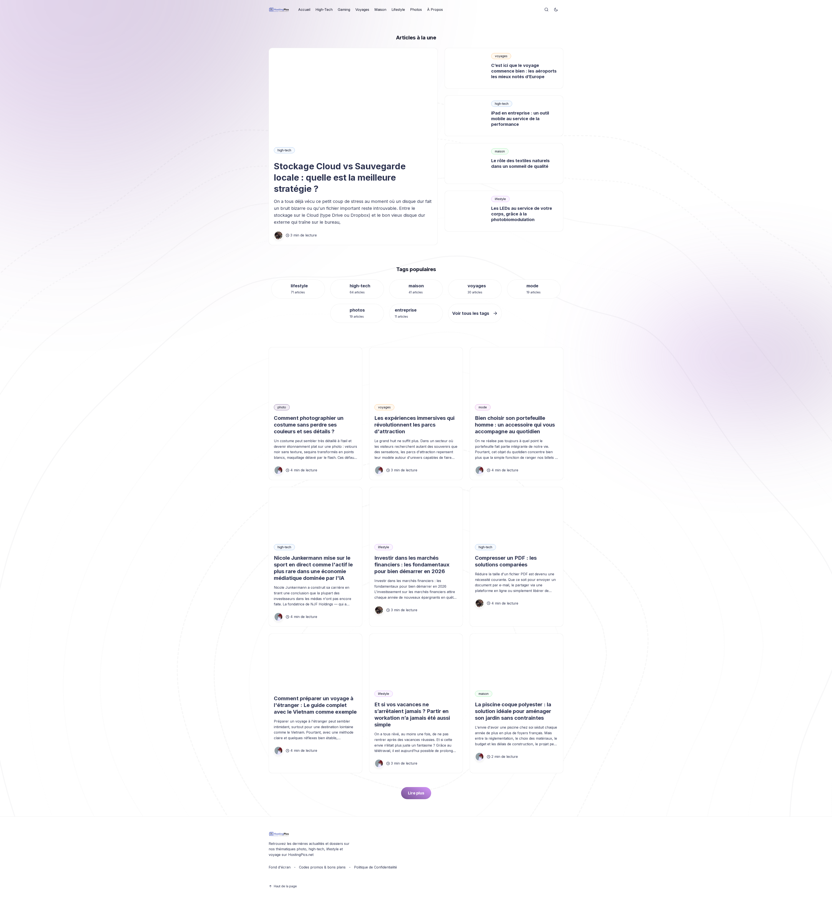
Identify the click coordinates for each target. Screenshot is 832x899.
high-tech (284, 150)
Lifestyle (398, 9)
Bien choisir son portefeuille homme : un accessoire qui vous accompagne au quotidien (515, 425)
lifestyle (500, 199)
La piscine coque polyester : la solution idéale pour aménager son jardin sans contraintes (513, 711)
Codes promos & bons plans (322, 867)
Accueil (304, 9)
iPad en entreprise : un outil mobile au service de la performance (520, 118)
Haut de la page (285, 886)
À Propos (435, 9)
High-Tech (324, 9)
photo (282, 407)
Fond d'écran (280, 867)
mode (532, 285)
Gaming (344, 9)
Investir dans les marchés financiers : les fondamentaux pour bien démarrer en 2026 (412, 564)
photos (357, 310)
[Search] (546, 9)
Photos (416, 9)
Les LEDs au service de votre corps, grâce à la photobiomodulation (521, 214)
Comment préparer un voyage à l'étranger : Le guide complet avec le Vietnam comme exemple (315, 705)
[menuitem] (304, 9)
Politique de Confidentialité (375, 867)
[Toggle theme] (556, 9)
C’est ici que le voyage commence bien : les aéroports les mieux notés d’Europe (524, 71)
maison (500, 151)
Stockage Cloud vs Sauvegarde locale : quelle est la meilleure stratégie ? (340, 177)
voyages (501, 56)
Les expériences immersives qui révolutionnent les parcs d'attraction (414, 425)
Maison (380, 9)
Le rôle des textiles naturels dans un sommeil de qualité (520, 163)
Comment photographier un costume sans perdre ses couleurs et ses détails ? (309, 425)
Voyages (362, 9)
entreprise (406, 310)
